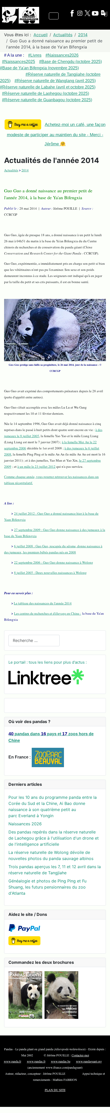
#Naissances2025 (18, 61)
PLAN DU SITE (55, 1090)
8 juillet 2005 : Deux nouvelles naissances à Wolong (50, 572)
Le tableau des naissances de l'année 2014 (43, 603)
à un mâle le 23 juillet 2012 (36, 466)
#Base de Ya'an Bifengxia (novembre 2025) (39, 68)
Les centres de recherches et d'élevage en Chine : (47, 613)
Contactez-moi (80, 1055)
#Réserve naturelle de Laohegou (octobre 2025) (45, 93)
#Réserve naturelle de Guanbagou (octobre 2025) (47, 100)
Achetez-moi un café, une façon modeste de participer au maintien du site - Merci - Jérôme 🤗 (56, 134)
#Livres (34, 55)
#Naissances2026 (62, 55)
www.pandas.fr (36, 1061)
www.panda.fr (12, 1061)
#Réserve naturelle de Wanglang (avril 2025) (55, 81)
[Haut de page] (101, 1103)
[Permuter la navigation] (54, 15)
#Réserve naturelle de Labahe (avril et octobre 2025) (47, 87)
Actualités (11, 170)
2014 (25, 170)
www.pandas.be (60, 1061)
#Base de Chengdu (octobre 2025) (70, 61)
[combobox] (34, 640)
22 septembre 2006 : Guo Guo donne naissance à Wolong (53, 562)
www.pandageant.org (89, 1061)
